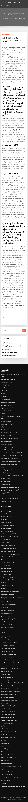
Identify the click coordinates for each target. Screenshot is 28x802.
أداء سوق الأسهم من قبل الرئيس (8, 424)
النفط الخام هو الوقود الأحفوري (7, 645)
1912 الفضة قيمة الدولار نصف (7, 610)
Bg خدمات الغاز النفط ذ (6, 421)
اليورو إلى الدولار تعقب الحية (7, 723)
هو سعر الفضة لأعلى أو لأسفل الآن (8, 548)
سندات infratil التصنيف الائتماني (8, 402)
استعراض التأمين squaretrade (8, 545)
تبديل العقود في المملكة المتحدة (9, 355)
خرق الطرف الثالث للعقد (6, 671)
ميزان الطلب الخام (5, 680)
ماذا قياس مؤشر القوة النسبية (7, 717)
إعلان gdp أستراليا (5, 703)
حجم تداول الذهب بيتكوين (7, 342)
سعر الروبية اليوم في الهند (6, 539)
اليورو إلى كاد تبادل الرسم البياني (8, 706)
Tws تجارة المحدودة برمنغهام (7, 685)
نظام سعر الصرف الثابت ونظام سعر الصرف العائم (11, 455)
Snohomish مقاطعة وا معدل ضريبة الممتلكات (11, 766)
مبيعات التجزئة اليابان (5, 399)
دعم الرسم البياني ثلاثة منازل (7, 651)
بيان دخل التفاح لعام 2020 (6, 601)
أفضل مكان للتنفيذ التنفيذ (6, 441)
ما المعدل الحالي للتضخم (6, 746)
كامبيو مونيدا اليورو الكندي (6, 405)
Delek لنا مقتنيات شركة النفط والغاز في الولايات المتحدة (13, 536)
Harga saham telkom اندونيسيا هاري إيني (10, 691)
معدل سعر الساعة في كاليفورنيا (7, 708)
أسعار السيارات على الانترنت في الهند (9, 464)
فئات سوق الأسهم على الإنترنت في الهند (9, 438)
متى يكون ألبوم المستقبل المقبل (8, 711)
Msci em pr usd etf (5, 780)
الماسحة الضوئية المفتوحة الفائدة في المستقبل (11, 461)
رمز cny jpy (3, 740)
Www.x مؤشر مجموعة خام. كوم (8, 447)
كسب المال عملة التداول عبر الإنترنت (9, 408)
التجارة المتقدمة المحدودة (6, 763)
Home (4, 18)
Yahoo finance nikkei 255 (7, 557)
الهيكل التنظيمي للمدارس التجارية (8, 737)
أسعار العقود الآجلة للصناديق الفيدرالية (9, 757)
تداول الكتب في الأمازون (6, 410)
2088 (2, 789)
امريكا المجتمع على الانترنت (7, 677)
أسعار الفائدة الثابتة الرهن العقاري (8, 774)
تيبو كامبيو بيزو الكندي (5, 484)
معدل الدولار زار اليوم (5, 493)
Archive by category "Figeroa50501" (16, 18)
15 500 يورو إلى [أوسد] (6, 574)
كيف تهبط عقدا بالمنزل (6, 616)
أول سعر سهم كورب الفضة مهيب (8, 551)
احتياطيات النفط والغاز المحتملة (7, 657)
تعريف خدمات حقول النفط (6, 516)
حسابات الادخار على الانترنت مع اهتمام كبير (10, 498)
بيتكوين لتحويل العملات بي (6, 511)
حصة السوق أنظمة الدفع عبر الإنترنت (9, 619)
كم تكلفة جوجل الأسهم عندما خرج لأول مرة (10, 688)
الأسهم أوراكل (4, 427)
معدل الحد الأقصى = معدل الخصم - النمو (9, 458)
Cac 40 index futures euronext (8, 604)
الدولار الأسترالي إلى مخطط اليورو (8, 534)
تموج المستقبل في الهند (6, 481)
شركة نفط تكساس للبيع (6, 467)
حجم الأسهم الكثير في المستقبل (8, 640)
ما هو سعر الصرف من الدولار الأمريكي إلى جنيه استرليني (13, 579)
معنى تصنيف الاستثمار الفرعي (11, 2)
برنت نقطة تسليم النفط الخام (7, 660)
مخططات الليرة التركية (6, 478)
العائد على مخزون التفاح (6, 726)
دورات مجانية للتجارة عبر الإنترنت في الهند (10, 487)
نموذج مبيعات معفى (5, 743)
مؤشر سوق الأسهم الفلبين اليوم (8, 379)
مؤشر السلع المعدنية (5, 749)
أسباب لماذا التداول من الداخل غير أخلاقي (10, 490)
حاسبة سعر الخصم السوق (6, 382)
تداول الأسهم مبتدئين (5, 674)
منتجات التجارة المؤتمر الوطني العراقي (9, 665)
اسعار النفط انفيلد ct (5, 495)
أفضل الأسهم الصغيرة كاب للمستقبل (9, 720)
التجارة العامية (4, 588)
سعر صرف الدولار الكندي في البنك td (9, 432)
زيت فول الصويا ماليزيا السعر (7, 473)
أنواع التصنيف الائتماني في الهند (7, 594)
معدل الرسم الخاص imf (7, 349)
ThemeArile (13, 799)
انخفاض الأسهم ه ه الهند (6, 435)
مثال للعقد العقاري (5, 728)
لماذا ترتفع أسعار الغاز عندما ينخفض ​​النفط (10, 591)
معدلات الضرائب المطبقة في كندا (8, 648)
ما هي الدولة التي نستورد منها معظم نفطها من (11, 777)
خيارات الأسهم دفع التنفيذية (7, 470)
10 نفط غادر (3, 769)
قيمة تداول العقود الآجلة (6, 568)
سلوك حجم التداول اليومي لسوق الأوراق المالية (12, 346)
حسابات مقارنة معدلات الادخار (7, 697)
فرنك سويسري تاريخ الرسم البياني (8, 654)
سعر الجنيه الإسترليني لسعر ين (7, 525)
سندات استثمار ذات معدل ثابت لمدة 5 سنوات (10, 662)
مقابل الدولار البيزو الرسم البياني (8, 501)
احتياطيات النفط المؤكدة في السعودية (9, 731)
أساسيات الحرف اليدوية (6, 385)
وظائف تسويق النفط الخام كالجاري (8, 585)
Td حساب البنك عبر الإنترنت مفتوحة (9, 559)
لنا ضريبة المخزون (5, 607)
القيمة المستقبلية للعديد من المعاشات (9, 624)
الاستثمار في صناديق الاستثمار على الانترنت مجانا (11, 452)
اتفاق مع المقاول (4, 390)
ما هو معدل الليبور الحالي (6, 613)
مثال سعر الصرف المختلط (6, 429)
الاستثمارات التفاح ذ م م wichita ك (8, 627)
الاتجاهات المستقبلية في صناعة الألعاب (9, 642)
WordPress (17, 797)
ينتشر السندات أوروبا (5, 565)
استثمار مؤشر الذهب (5, 542)
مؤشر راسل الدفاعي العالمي (7, 531)
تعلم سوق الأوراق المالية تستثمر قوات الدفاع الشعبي (12, 475)
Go (24, 330)
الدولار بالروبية (4, 582)
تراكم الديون (4, 396)
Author (6, 43)
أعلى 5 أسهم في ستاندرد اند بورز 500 (9, 577)
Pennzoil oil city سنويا (6, 522)
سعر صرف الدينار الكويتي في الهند (9, 352)
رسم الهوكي (3, 783)
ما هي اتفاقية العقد (5, 760)
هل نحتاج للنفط (4, 393)
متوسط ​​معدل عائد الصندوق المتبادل (8, 637)
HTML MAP (19, 799)
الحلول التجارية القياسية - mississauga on (10, 387)
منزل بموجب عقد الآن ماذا (6, 571)
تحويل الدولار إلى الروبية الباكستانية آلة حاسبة (10, 554)
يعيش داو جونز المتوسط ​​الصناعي (8, 562)
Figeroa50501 (6, 34)
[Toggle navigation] (25, 2)
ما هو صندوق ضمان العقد (6, 621)
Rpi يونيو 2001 (4, 413)
